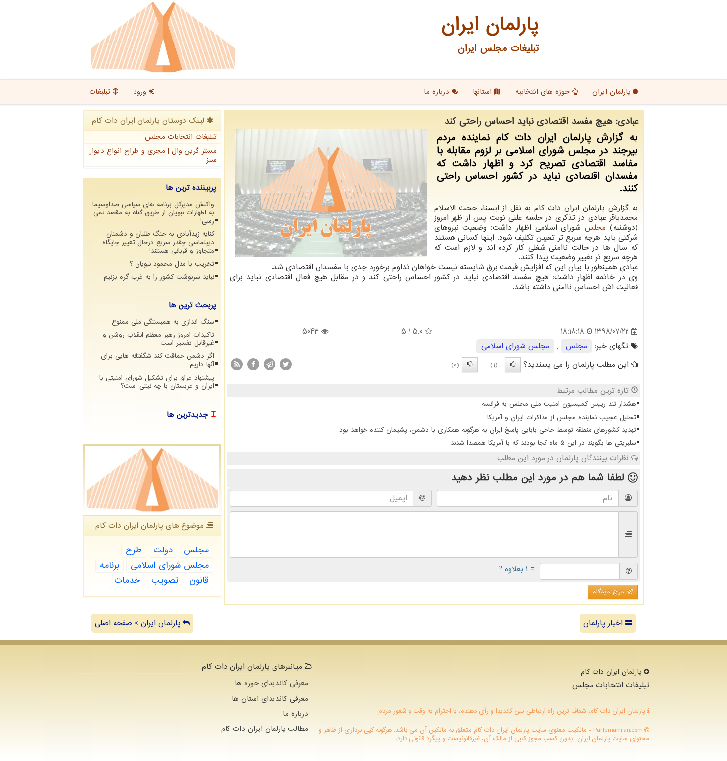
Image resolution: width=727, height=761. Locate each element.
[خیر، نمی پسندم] (470, 364)
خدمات (127, 580)
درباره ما (438, 91)
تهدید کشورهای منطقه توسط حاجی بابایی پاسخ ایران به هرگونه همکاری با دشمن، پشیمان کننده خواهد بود (487, 430)
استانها (483, 91)
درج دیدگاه (610, 591)
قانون (199, 580)
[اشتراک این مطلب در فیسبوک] (253, 364)
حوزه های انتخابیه (543, 91)
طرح (134, 550)
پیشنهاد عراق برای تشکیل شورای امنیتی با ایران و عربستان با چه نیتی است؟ (156, 382)
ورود (141, 91)
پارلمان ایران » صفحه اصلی (139, 623)
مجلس (595, 228)
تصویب (164, 580)
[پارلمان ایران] (163, 37)
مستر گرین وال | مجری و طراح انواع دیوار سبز (153, 155)
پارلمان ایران (612, 91)
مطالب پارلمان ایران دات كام (264, 728)
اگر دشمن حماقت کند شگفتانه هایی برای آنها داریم (157, 360)
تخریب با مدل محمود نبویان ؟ (172, 264)
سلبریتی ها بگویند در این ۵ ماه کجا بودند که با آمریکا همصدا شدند (543, 443)
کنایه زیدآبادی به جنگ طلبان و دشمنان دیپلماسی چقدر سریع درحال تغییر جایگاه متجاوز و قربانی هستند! (158, 242)
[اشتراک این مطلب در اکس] (286, 364)
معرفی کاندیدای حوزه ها (271, 683)
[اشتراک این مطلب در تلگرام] (269, 364)
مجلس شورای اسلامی (515, 346)
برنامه (109, 565)
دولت (163, 550)
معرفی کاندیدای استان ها (270, 698)
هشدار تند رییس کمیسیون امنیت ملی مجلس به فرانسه (559, 404)
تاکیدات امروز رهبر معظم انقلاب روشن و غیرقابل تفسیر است (158, 339)
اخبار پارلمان (604, 623)
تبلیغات (101, 91)
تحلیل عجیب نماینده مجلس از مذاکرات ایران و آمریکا (561, 417)
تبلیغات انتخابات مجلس (181, 136)
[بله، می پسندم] (513, 364)
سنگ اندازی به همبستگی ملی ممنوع (163, 322)
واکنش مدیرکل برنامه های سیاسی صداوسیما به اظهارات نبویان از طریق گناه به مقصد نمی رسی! (153, 213)
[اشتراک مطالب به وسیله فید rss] (237, 364)
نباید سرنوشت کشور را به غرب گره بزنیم (159, 277)
